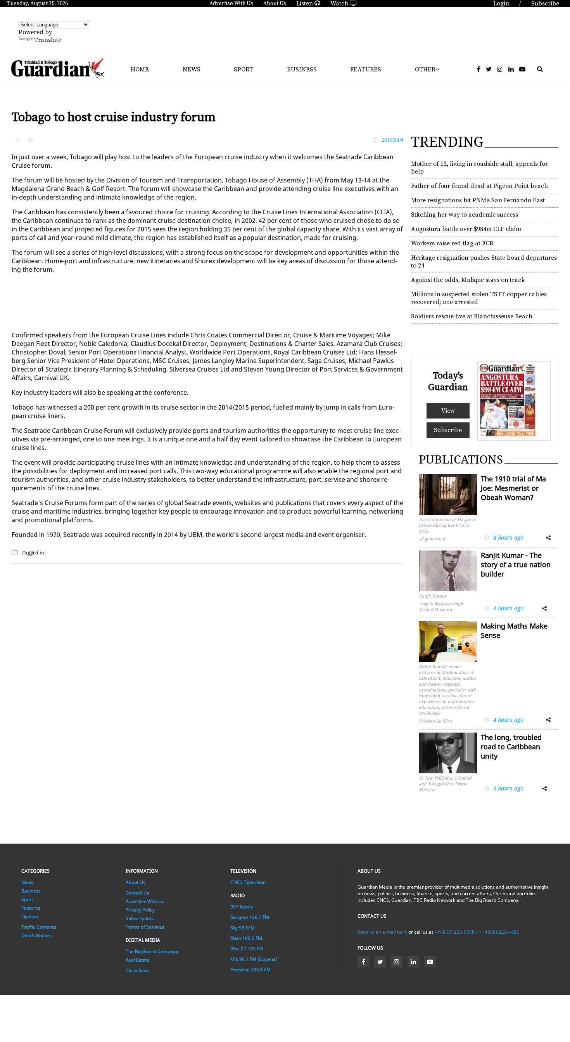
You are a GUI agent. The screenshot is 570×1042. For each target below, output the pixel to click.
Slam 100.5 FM (246, 938)
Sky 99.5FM (242, 927)
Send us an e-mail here (382, 932)
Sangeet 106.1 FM (249, 917)
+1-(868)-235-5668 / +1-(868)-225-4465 (476, 932)
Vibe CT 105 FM (247, 948)
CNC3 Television (248, 882)
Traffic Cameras (38, 927)
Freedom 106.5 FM (250, 969)
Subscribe (448, 430)
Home (140, 69)
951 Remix (241, 906)
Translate (47, 40)
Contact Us (137, 892)
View (448, 411)
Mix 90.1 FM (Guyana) (253, 959)
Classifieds (137, 970)
